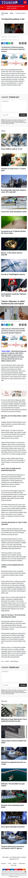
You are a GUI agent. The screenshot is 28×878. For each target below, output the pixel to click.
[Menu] (25, 2)
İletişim (15, 863)
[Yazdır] (12, 43)
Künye (9, 863)
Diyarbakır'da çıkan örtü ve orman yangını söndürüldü (15, 7)
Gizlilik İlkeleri (22, 863)
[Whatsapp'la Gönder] (9, 43)
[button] (20, 43)
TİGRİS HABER (5, 351)
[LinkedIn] (7, 43)
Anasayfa (5, 13)
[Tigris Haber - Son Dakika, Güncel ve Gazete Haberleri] (9, 2)
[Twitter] (5, 43)
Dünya (11, 13)
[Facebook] (2, 43)
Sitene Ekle (13, 865)
